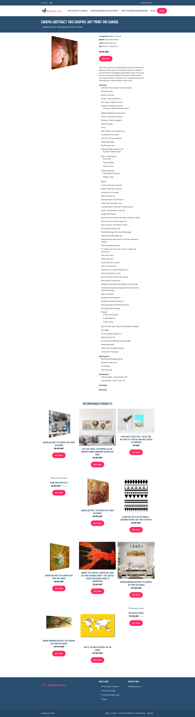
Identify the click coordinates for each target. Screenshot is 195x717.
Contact (114, 713)
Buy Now (105, 59)
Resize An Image (109, 691)
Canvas (118, 36)
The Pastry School (136, 613)
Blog (153, 11)
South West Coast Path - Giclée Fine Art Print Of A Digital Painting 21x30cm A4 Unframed (136, 439)
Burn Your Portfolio (59, 482)
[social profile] (50, 3)
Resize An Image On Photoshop (104, 11)
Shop (162, 11)
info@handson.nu (146, 3)
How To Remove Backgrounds (134, 11)
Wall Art (112, 36)
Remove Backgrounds (111, 695)
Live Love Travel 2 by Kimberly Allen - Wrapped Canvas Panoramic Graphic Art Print (97, 452)
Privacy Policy (140, 713)
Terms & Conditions (125, 713)
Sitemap (150, 713)
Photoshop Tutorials (78, 11)
